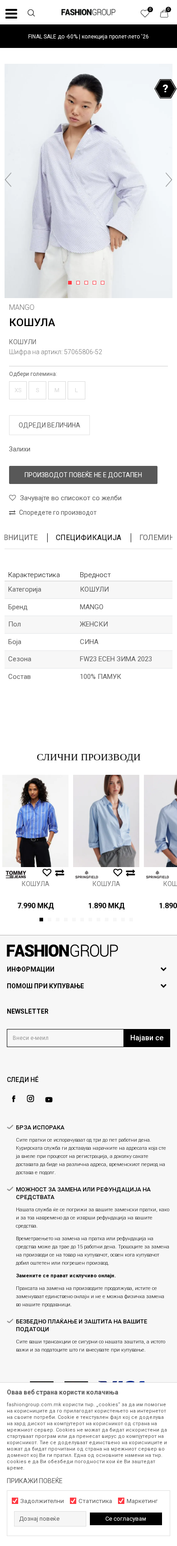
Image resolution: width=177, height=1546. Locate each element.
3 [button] (88, 283)
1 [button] (71, 283)
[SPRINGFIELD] (86, 874)
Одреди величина (49, 425)
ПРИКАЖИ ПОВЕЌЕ (35, 1480)
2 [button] (80, 283)
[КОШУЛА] (35, 821)
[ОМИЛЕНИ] (150, 16)
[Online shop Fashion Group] (88, 12)
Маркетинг (142, 1501)
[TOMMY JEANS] (16, 874)
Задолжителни (42, 1501)
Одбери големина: (33, 374)
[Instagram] (30, 1098)
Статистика (95, 1501)
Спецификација (88, 537)
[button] (31, 14)
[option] (88, 36)
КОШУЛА (35, 884)
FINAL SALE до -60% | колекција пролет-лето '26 (88, 36)
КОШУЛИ (22, 342)
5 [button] (104, 283)
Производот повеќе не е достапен (83, 475)
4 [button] (96, 283)
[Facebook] (13, 1098)
